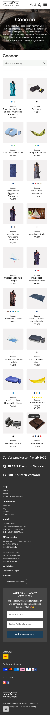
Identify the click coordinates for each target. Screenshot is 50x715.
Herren (5, 493)
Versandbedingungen (10, 706)
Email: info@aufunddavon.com (14, 526)
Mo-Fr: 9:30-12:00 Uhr (11, 555)
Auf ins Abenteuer (25, 634)
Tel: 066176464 (9, 523)
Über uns (6, 506)
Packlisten (6, 511)
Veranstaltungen (9, 514)
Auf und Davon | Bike (11, 553)
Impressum (33, 703)
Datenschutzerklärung (28, 706)
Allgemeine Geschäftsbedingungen (15, 703)
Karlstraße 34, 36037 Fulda (13, 532)
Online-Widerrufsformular (15, 581)
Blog (4, 508)
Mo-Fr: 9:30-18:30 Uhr (11, 544)
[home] (16, 4)
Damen (5, 490)
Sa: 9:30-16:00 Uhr (10, 547)
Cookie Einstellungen (11, 570)
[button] (39, 4)
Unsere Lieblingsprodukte (12, 496)
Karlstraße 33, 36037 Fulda (13, 529)
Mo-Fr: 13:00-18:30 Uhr (12, 558)
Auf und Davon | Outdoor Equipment (17, 541)
